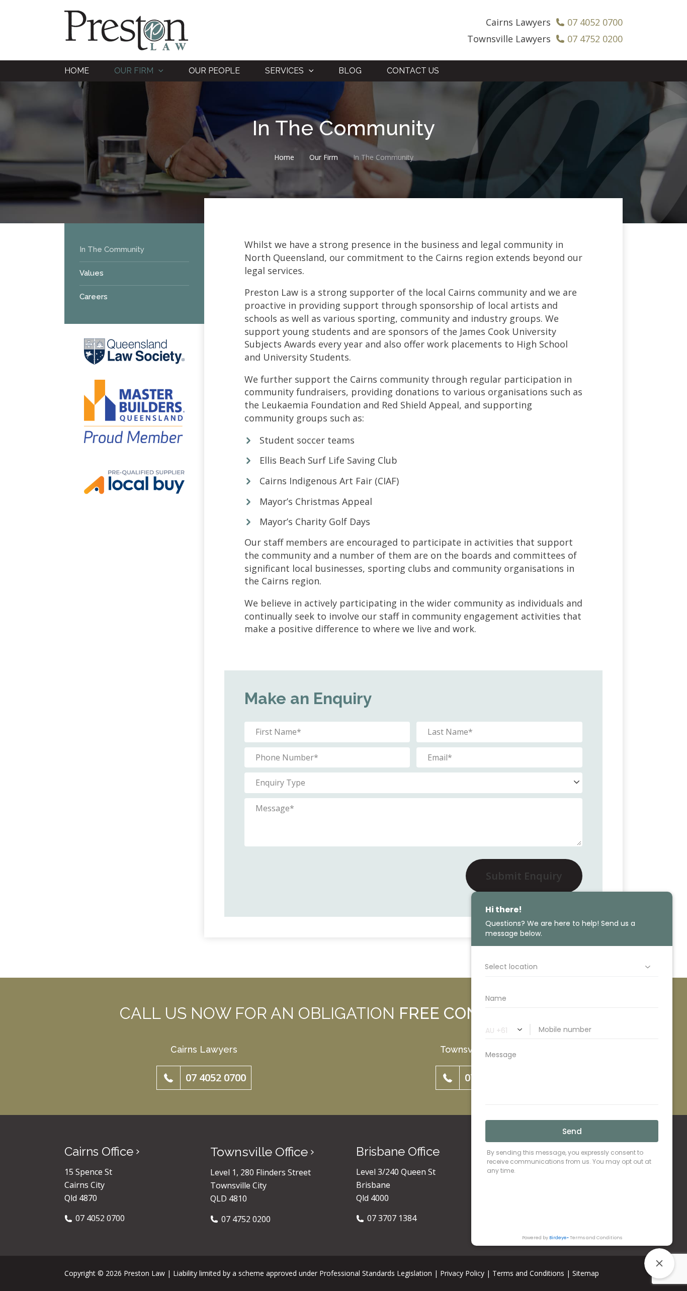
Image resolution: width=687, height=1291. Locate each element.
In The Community (111, 249)
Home (284, 157)
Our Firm (323, 157)
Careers (93, 296)
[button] (158, 71)
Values (91, 273)
